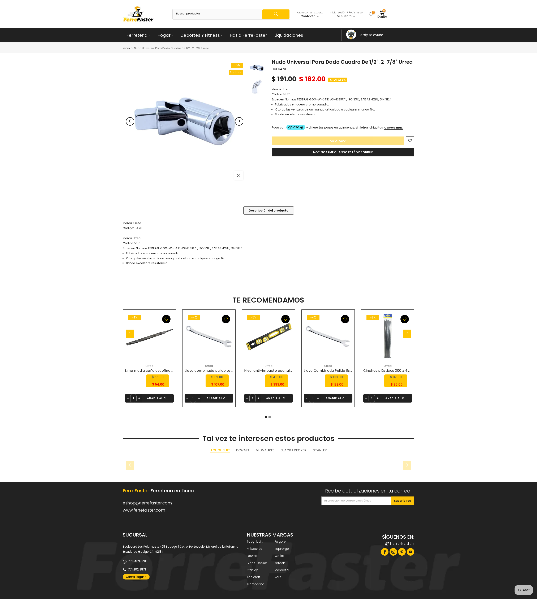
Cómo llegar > (136, 577)
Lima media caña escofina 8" (150, 370)
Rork (278, 577)
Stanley (252, 570)
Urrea (137, 223)
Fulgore (280, 541)
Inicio (126, 48)
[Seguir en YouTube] (410, 552)
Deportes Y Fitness (200, 35)
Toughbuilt (255, 541)
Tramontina (255, 584)
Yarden (280, 563)
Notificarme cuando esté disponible (343, 152)
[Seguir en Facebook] (384, 552)
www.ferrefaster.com (144, 510)
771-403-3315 (137, 561)
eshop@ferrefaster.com (147, 503)
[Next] (239, 121)
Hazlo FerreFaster (248, 35)
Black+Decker (257, 563)
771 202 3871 (137, 569)
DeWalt (252, 556)
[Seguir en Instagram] (393, 552)
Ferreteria (136, 35)
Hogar (164, 35)
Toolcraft (253, 577)
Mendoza (282, 570)
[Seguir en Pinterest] (402, 552)
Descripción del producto (268, 210)
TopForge (282, 549)
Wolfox (279, 556)
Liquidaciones (288, 35)
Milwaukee (254, 549)
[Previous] (130, 121)
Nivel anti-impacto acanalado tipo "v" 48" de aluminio (290, 370)
